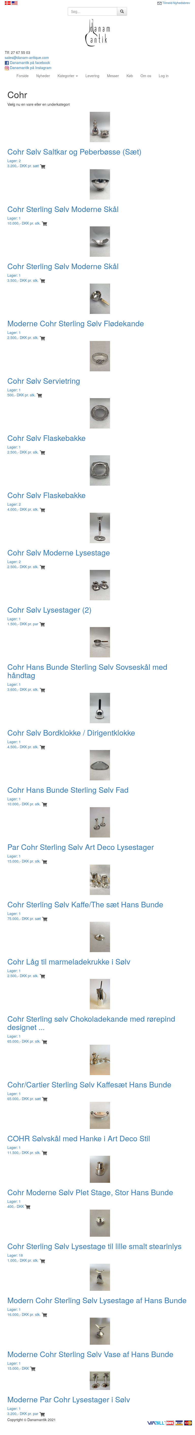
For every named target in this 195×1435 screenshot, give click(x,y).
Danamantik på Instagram (30, 67)
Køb (130, 75)
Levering (92, 75)
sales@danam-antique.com (27, 57)
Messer (113, 75)
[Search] (122, 11)
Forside (24, 75)
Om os (145, 75)
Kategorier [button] (66, 75)
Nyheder (43, 75)
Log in (164, 75)
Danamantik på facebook (29, 62)
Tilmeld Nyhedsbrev (176, 3)
